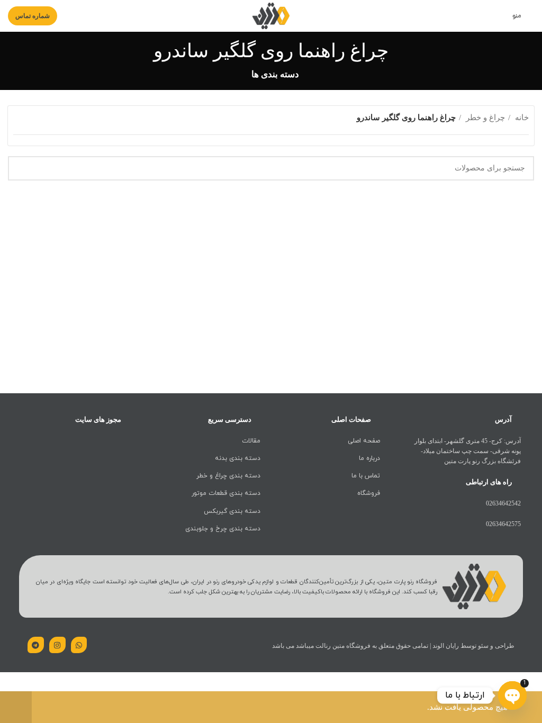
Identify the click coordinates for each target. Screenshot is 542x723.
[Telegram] (36, 645)
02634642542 (503, 503)
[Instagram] (57, 645)
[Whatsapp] (79, 645)
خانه (521, 117)
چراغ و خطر (484, 117)
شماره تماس (32, 16)
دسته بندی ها (275, 74)
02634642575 (503, 524)
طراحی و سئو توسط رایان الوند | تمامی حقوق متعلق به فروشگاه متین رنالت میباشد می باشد (393, 645)
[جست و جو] (20, 168)
